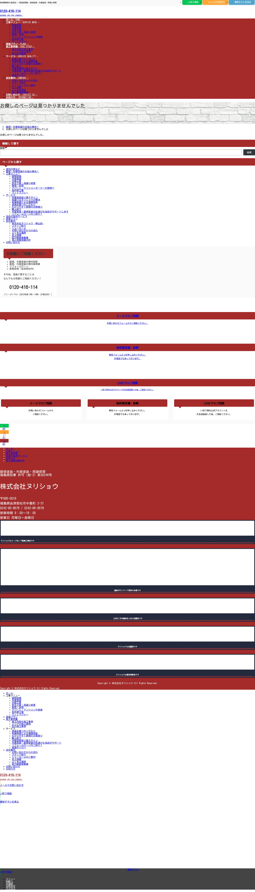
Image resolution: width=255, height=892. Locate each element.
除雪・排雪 (18, 34)
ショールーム (19, 228)
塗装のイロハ (19, 75)
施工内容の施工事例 (22, 49)
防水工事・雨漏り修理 (23, 32)
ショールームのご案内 (23, 85)
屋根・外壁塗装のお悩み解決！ (22, 171)
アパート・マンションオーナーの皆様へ (33, 188)
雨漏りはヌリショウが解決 (26, 200)
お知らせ (10, 458)
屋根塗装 (16, 25)
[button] (127, 12)
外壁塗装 (16, 27)
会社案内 (10, 221)
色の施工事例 (19, 54)
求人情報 (16, 87)
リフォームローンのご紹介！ (27, 73)
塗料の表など (13, 169)
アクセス (10, 888)
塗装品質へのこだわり (23, 59)
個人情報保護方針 (21, 240)
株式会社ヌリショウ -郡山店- (28, 223)
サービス (10, 195)
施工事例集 (12, 453)
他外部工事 (18, 39)
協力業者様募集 (20, 92)
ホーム (9, 449)
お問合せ (10, 886)
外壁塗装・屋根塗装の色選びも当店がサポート (36, 71)
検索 (2, 148)
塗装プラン (12, 219)
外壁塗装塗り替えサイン (25, 68)
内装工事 (16, 30)
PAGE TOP (246, 862)
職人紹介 (16, 66)
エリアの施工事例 (21, 51)
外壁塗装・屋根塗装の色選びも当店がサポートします (40, 211)
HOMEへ (9, 881)
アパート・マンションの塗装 (27, 37)
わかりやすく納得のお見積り (27, 63)
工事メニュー (13, 174)
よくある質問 (19, 90)
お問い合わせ (13, 242)
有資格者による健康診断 (25, 61)
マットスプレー (20, 41)
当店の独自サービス (16, 216)
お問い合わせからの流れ (25, 80)
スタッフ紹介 (19, 83)
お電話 (9, 884)
